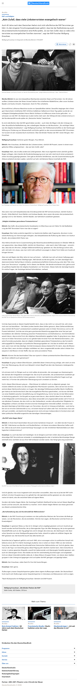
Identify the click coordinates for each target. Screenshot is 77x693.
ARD (11, 682)
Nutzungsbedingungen (10, 674)
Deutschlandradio (8, 668)
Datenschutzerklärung (10, 671)
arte (26, 682)
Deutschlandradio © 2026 (12, 685)
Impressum (6, 677)
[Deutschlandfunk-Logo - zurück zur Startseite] (38, 3)
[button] (3, 3)
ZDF (15, 682)
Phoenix (20, 682)
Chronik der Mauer (36, 682)
